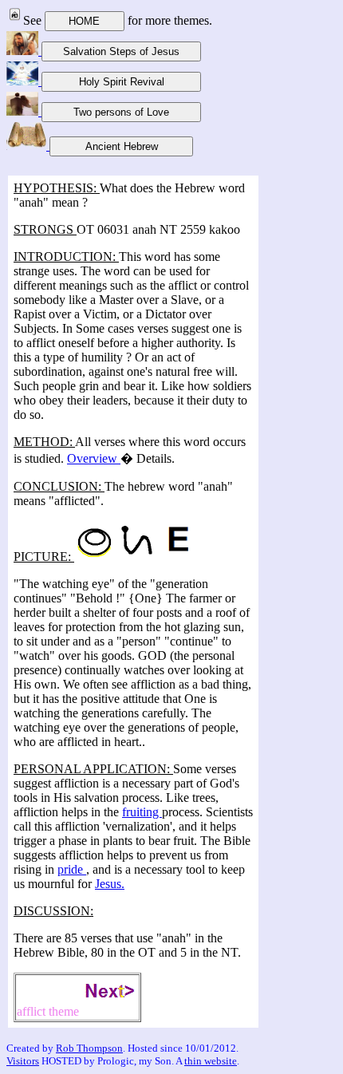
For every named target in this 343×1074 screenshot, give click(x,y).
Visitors (22, 1061)
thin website (210, 1061)
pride (71, 869)
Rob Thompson (89, 1048)
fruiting (142, 812)
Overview (93, 458)
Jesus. (109, 883)
